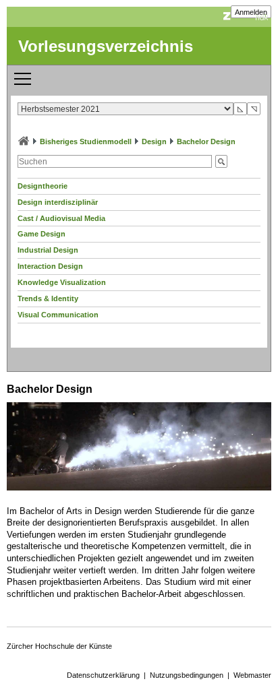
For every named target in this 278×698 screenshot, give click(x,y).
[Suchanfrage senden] (221, 161)
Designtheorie (42, 186)
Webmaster (252, 675)
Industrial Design (48, 250)
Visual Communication (58, 315)
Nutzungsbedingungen (186, 675)
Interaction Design (50, 266)
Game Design (41, 234)
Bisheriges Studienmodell (86, 141)
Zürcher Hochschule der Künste (59, 646)
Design (154, 141)
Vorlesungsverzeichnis (105, 46)
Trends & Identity (48, 298)
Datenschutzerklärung (103, 675)
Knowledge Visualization (62, 282)
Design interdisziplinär (58, 202)
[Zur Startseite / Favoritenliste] (24, 141)
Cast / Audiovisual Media (61, 218)
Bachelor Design (206, 141)
